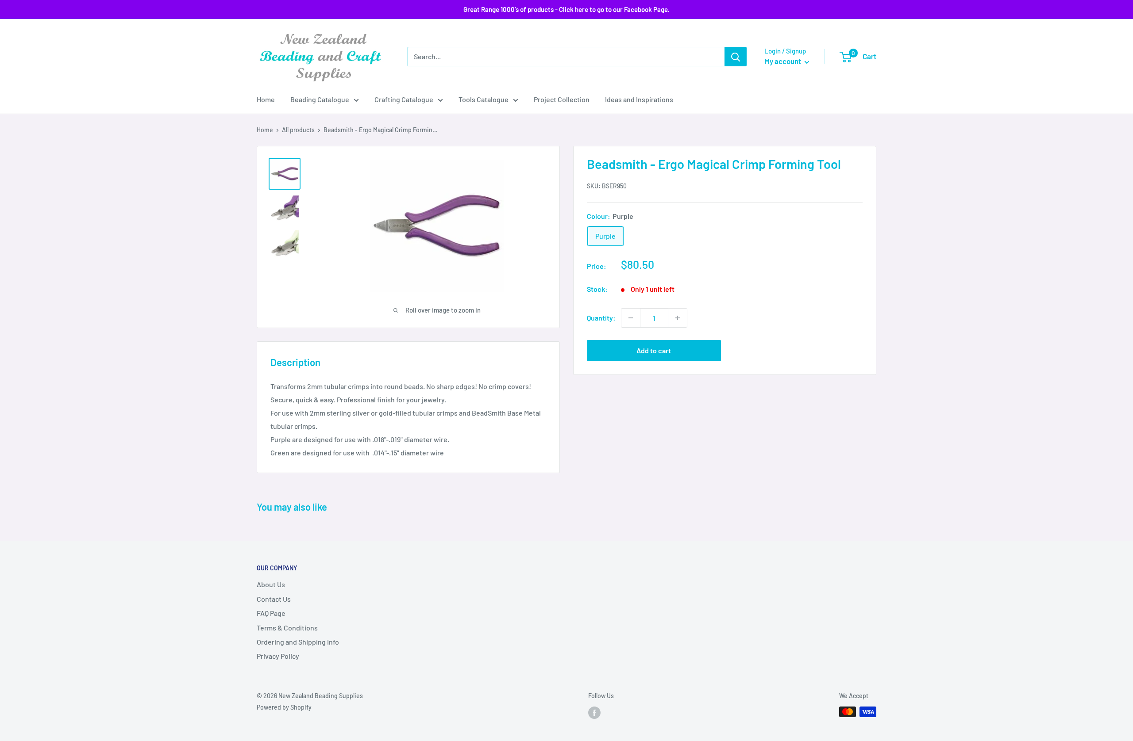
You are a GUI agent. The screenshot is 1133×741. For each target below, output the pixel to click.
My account (783, 61)
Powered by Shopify (284, 707)
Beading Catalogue (319, 99)
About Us (271, 584)
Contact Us (274, 599)
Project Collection (562, 99)
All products (298, 130)
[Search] (736, 56)
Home (266, 99)
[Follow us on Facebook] (594, 713)
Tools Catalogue (484, 99)
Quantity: (601, 317)
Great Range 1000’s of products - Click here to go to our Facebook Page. (566, 9)
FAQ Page (271, 613)
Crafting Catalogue (403, 99)
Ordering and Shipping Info (298, 642)
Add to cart (653, 350)
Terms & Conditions (287, 627)
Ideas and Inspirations (639, 99)
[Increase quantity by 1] (677, 318)
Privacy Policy (278, 656)
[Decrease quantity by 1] (630, 318)
